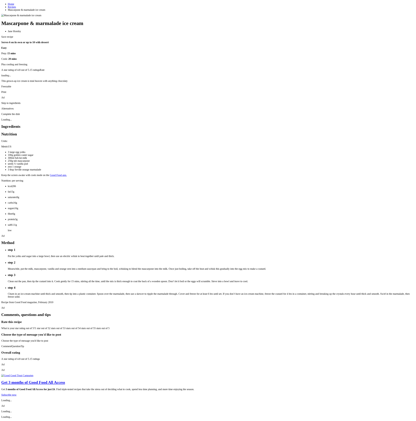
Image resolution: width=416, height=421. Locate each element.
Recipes (12, 7)
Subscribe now (9, 394)
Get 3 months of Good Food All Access (33, 382)
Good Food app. (58, 175)
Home (11, 4)
